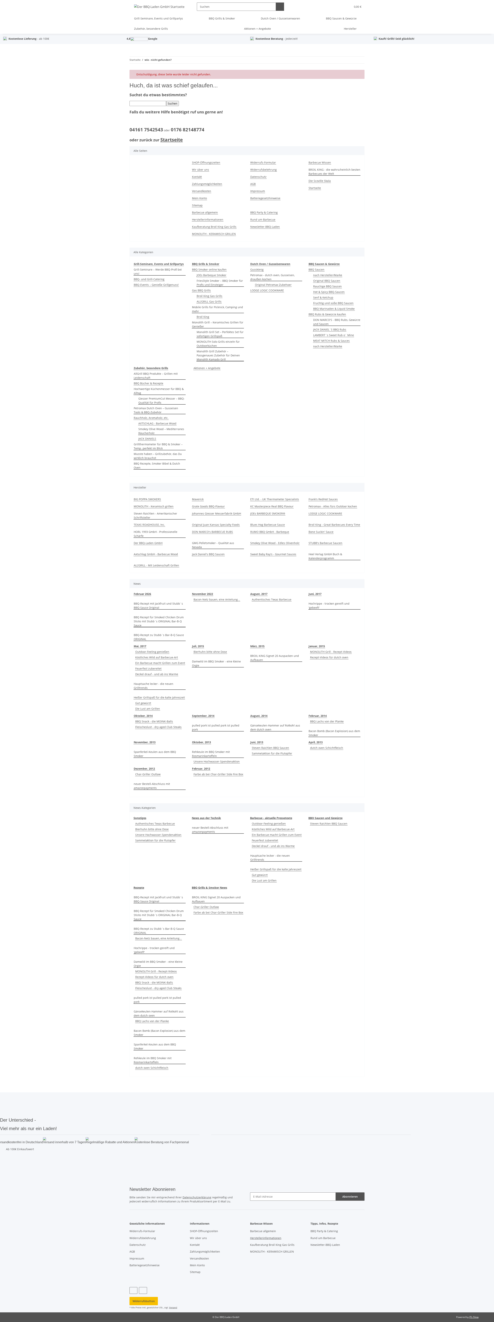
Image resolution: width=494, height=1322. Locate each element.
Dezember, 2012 (144, 768)
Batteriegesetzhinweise (265, 198)
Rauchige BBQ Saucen (327, 286)
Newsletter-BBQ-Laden (265, 227)
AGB (253, 184)
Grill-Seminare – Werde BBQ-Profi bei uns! (158, 271)
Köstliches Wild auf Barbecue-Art (156, 657)
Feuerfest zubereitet (148, 668)
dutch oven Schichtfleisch (326, 748)
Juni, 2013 (256, 742)
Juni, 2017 (315, 594)
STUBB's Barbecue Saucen (325, 543)
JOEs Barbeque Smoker (211, 275)
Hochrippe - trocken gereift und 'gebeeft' (329, 605)
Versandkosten (201, 191)
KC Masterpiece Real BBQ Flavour (272, 506)
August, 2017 (258, 594)
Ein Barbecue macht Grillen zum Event (160, 663)
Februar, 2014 (318, 716)
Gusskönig (257, 269)
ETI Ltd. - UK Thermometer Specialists (274, 499)
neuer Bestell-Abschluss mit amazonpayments (152, 786)
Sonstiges (140, 818)
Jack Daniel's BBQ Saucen (208, 554)
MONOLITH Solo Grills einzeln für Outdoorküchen (218, 344)
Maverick (198, 499)
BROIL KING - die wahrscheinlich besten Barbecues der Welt (334, 171)
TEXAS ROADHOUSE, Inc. (149, 524)
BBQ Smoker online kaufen (209, 269)
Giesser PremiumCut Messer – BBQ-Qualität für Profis (161, 400)
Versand (173, 1307)
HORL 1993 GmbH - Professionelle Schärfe (155, 534)
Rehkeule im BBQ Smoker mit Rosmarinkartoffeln (211, 754)
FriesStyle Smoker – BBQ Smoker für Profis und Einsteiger (220, 283)
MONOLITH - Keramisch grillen (153, 506)
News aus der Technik (206, 818)
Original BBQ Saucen (326, 281)
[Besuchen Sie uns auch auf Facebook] (133, 1290)
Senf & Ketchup (323, 297)
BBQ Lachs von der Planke (327, 721)
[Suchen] (280, 7)
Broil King (203, 317)
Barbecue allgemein (205, 212)
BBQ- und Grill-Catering (149, 279)
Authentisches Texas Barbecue (271, 599)
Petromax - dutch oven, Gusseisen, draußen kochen (272, 277)
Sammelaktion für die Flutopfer (272, 753)
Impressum (257, 191)
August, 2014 (258, 716)
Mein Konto (199, 198)
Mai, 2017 (140, 646)
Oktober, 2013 (201, 742)
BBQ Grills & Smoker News (209, 887)
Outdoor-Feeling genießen (152, 652)
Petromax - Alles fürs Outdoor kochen (333, 506)
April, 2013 (316, 742)
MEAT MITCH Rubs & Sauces (331, 341)
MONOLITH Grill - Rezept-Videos (331, 652)
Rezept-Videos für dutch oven (329, 657)
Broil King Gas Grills (209, 296)
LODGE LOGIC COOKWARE (267, 290)
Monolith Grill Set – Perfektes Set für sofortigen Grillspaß (220, 334)
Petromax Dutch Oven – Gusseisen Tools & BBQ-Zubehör (156, 410)
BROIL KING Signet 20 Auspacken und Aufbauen (274, 658)
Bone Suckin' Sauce (321, 532)
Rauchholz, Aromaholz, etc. (151, 418)
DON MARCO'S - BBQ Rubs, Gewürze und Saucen (336, 322)
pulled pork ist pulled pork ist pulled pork (215, 727)
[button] (341, 6)
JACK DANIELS (147, 438)
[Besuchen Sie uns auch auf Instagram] (143, 1290)
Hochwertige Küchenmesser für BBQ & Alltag (159, 391)
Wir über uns (200, 169)
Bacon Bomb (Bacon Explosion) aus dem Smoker (334, 733)
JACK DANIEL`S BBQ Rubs (329, 329)
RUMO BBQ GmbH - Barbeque (269, 532)
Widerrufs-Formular (263, 162)
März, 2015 (257, 646)
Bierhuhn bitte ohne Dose (210, 652)
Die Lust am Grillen (147, 708)
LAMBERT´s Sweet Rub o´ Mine (333, 335)
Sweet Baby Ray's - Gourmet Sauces (273, 554)
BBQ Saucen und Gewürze (325, 818)
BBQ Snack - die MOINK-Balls (154, 721)
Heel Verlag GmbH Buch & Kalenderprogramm (325, 556)
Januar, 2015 (317, 646)
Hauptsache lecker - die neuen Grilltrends (153, 686)
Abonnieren (350, 1196)
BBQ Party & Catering (264, 212)
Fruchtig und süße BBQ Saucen (333, 303)
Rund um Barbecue (262, 219)
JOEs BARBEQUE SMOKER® (267, 513)
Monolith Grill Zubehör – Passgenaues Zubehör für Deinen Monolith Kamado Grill (218, 355)
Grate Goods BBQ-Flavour (208, 506)
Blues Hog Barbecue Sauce (267, 524)
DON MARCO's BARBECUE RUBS (212, 532)
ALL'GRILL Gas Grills (209, 301)
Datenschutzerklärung (197, 1197)
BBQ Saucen (316, 269)
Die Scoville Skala (320, 181)
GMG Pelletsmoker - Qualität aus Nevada (213, 545)
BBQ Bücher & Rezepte (148, 383)
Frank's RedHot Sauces (323, 499)
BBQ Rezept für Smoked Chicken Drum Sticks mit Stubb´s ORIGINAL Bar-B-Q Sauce (159, 621)
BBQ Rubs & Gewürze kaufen (327, 314)
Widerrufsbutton (144, 1301)
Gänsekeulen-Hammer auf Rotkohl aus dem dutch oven (275, 727)
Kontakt (197, 177)
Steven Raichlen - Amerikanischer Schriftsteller (155, 515)
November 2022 (202, 594)
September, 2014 (203, 716)
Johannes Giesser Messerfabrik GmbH (216, 513)
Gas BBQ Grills (201, 290)
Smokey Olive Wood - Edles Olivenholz (274, 543)
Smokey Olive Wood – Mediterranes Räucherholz (161, 431)
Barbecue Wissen (320, 162)
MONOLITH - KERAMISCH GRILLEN (214, 234)
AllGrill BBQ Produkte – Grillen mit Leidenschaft (156, 376)
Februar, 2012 (201, 768)
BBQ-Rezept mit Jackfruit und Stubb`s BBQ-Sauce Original (158, 605)
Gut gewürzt (143, 703)
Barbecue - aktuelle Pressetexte (271, 818)
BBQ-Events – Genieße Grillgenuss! (156, 285)
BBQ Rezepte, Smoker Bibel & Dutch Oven (157, 465)
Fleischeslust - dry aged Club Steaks (158, 727)
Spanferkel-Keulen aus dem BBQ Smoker (155, 754)
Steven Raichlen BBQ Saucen (270, 748)
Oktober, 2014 (143, 716)
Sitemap (197, 205)
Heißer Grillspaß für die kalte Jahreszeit (159, 697)
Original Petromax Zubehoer (273, 285)
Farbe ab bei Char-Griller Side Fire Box (218, 774)
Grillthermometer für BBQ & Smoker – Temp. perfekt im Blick (158, 446)
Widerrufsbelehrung (263, 169)
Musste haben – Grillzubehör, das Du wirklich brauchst (158, 456)
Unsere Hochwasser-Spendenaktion (217, 761)
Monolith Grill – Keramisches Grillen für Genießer (217, 324)
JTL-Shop (474, 1317)
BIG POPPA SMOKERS (147, 499)
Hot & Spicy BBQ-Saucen (329, 292)
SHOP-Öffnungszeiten (206, 162)
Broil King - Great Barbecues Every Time (334, 524)
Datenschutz (258, 177)
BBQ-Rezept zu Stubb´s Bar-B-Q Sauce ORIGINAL (159, 637)
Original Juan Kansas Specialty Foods (216, 524)
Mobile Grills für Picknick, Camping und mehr (217, 309)
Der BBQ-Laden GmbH (148, 543)
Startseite (171, 139)
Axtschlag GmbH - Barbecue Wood (156, 554)
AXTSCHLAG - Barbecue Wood (157, 423)
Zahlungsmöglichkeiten (207, 184)
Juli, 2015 (198, 646)
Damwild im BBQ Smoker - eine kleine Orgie (216, 663)
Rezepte (139, 887)
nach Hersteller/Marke (327, 275)
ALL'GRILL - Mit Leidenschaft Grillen (156, 565)
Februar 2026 (142, 594)
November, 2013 (145, 742)
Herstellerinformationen (207, 219)
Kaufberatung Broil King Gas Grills (214, 227)
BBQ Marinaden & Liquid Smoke (334, 308)
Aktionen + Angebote (207, 368)
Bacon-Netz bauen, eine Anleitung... (217, 599)
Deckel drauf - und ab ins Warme (156, 674)
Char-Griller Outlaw (148, 774)
